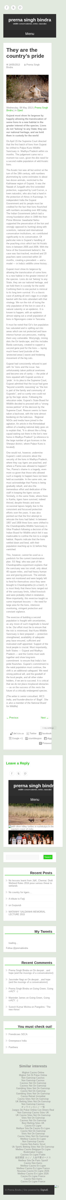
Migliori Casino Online (33, 1072)
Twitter (13, 7)
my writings (49, 728)
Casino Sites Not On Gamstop (33, 1099)
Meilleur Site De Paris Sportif (33, 1160)
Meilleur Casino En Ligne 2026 (33, 1173)
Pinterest (20, 7)
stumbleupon (35, 738)
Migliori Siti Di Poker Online (33, 1075)
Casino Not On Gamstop (33, 1091)
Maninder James (17, 997)
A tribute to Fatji (17, 898)
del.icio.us (19, 733)
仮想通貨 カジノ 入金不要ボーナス (33, 1157)
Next (45, 717)
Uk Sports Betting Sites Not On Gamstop (33, 1146)
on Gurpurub (15, 905)
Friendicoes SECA (18, 1034)
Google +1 (17, 738)
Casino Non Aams (33, 1163)
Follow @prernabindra (17, 948)
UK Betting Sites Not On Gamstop (33, 1101)
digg (49, 738)
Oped (20, 110)
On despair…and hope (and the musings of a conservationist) (31, 971)
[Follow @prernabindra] (30, 938)
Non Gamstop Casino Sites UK (33, 1112)
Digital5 (44, 1190)
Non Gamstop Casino (33, 1141)
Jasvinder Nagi (16, 979)
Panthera (13, 1047)
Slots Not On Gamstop (33, 1133)
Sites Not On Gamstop (33, 1117)
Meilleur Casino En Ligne (33, 1139)
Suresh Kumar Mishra (20, 1007)
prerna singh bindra (29, 19)
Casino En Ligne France (33, 1176)
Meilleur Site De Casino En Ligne (33, 1128)
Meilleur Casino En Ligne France (33, 1168)
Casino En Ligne (33, 1125)
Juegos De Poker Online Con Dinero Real (33, 1110)
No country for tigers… (20, 892)
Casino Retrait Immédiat (33, 1096)
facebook (47, 733)
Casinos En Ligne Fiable (33, 1154)
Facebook (6, 7)
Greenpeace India (18, 1040)
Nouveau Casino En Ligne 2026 (33, 1171)
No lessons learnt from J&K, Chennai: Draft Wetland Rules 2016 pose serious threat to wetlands (31, 883)
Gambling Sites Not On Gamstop (33, 1088)
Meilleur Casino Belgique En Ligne (33, 1149)
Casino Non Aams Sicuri (33, 1144)
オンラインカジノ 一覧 (33, 1107)
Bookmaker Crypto (33, 1152)
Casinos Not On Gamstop (33, 1083)
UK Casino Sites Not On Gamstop (33, 1115)
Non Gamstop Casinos (33, 1077)
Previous (12, 717)
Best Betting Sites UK (33, 1123)
